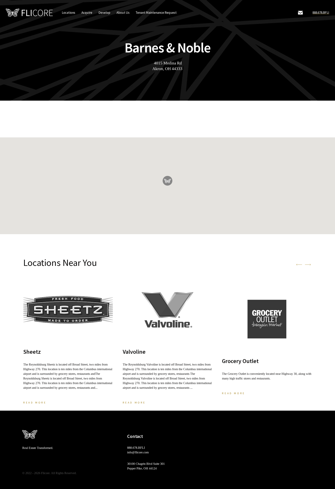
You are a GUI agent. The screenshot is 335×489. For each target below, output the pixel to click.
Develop (104, 12)
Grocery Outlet (240, 361)
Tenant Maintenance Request (156, 12)
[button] (167, 181)
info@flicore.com (138, 452)
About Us (123, 12)
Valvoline (134, 351)
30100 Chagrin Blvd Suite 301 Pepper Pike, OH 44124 (146, 466)
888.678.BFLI (321, 12)
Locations (68, 12)
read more (34, 402)
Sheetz (32, 351)
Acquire (86, 12)
